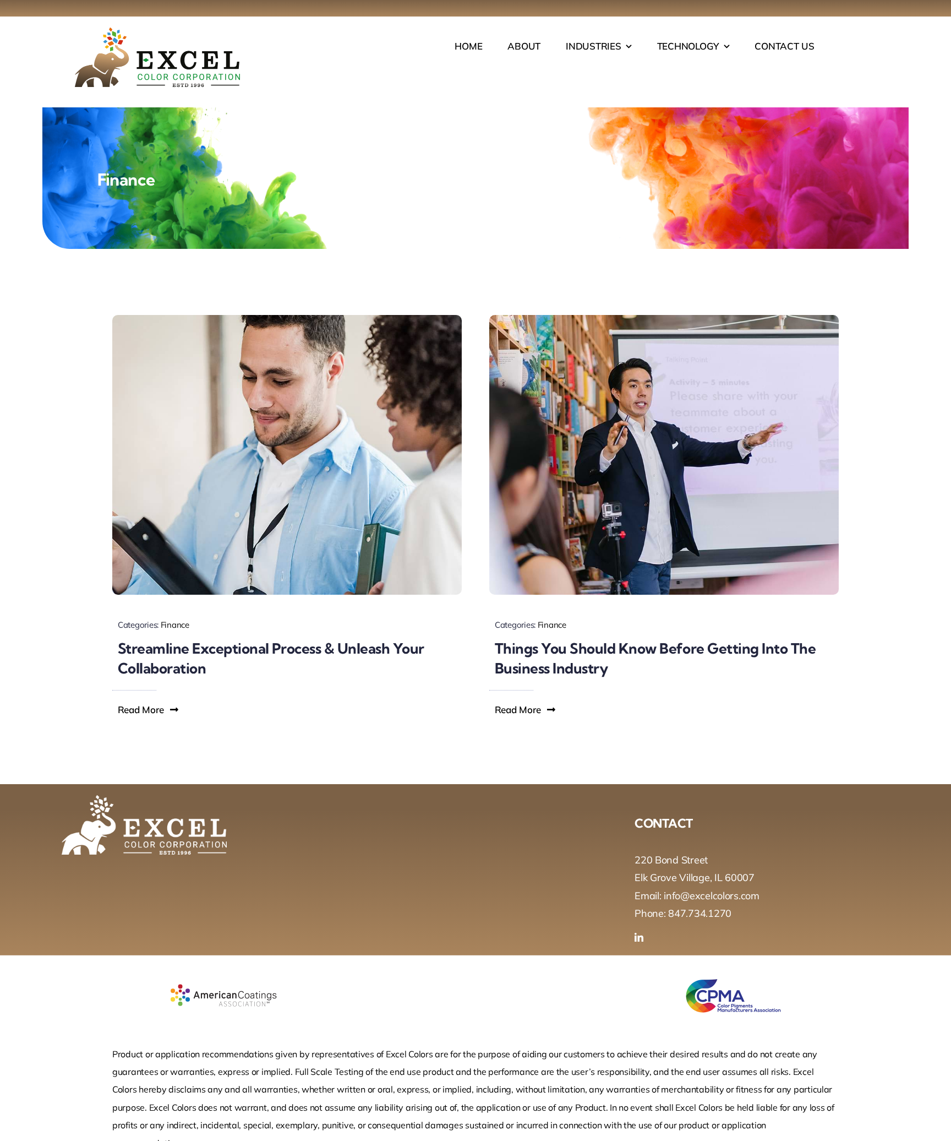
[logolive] (157, 32)
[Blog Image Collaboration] (287, 319)
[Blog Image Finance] (664, 319)
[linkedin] (639, 937)
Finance (175, 625)
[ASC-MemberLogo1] (223, 971)
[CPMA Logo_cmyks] (728, 971)
